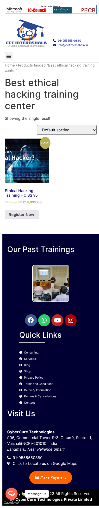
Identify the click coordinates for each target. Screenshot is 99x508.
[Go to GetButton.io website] (11, 503)
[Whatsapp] (44, 320)
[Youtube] (57, 320)
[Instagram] (71, 320)
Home (10, 65)
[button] (9, 56)
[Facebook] (31, 320)
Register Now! (22, 214)
